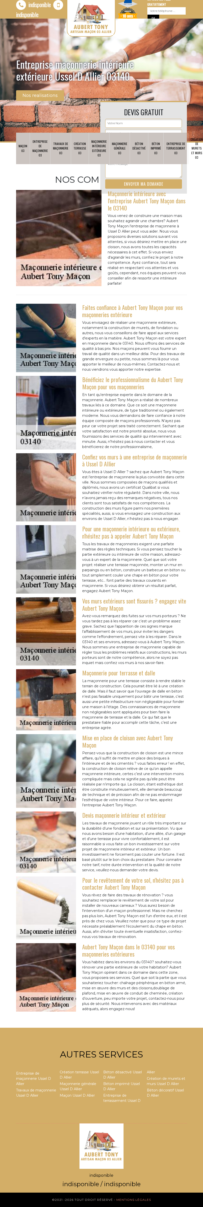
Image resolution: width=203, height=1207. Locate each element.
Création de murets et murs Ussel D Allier (166, 1081)
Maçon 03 (23, 148)
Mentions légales (133, 1200)
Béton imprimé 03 (156, 148)
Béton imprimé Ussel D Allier (121, 1086)
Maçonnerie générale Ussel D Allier (78, 1086)
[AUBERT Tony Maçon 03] (101, 1146)
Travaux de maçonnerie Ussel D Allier (36, 1093)
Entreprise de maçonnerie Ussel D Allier (33, 1078)
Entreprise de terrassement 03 (175, 148)
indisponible (39, 4)
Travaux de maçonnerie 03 (60, 148)
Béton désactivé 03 (139, 148)
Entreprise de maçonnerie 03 (40, 148)
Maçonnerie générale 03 (119, 148)
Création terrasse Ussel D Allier (79, 1075)
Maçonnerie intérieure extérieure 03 (99, 148)
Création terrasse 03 (80, 148)
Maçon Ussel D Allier (77, 1095)
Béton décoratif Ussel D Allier (165, 1093)
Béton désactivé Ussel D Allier (122, 1075)
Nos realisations (40, 95)
